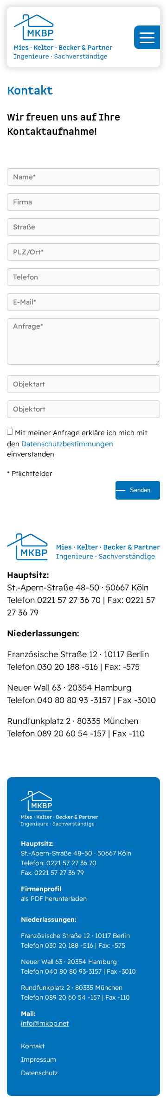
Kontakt (33, 1046)
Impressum (38, 1059)
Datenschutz (39, 1073)
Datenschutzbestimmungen (67, 443)
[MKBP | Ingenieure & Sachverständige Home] (83, 37)
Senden (140, 490)
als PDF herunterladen (54, 898)
